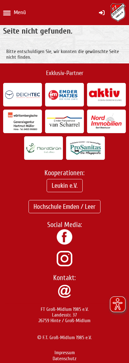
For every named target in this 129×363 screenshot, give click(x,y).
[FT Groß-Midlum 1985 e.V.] (64, 243)
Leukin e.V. (65, 185)
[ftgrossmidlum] (64, 265)
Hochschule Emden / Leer (64, 206)
